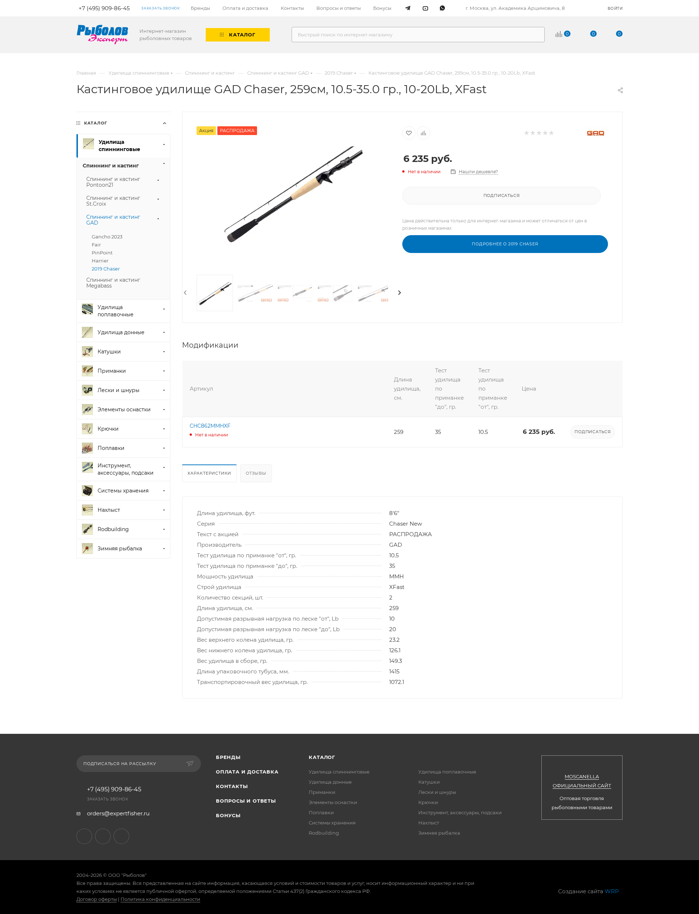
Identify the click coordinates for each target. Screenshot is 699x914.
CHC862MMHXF (210, 426)
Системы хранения (332, 823)
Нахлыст (428, 823)
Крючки (428, 802)
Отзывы (256, 473)
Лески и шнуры (437, 792)
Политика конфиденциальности (160, 899)
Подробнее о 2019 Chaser (505, 243)
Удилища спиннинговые (339, 772)
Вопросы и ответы (246, 801)
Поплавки (321, 812)
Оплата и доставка (247, 772)
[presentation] (184, 293)
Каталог (322, 757)
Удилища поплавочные (447, 772)
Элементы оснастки (333, 802)
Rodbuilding (324, 833)
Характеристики (209, 473)
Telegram (84, 836)
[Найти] (536, 34)
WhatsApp (121, 836)
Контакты (232, 786)
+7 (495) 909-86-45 (114, 789)
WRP (612, 891)
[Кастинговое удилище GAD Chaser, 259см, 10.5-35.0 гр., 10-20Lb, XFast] (292, 195)
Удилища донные (330, 782)
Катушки (429, 782)
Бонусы (228, 815)
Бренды (228, 757)
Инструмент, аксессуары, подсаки (460, 812)
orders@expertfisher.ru (118, 813)
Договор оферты (96, 899)
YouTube (103, 836)
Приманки (322, 792)
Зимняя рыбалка (439, 833)
